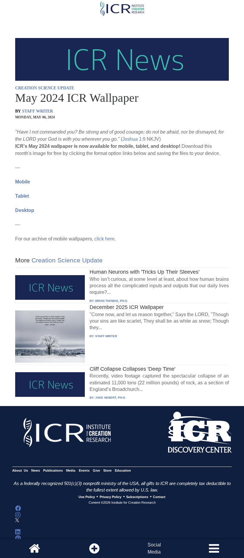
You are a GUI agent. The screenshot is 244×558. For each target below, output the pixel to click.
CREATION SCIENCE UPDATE (44, 88)
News (35, 470)
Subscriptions (137, 497)
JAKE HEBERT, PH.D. (110, 397)
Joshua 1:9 (134, 139)
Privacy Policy (110, 497)
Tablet (22, 196)
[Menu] (213, 548)
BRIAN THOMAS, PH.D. (111, 300)
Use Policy (87, 497)
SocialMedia (154, 548)
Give (96, 470)
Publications (53, 470)
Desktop (24, 210)
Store (107, 470)
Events (84, 470)
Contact (159, 497)
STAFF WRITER (37, 111)
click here (104, 238)
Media (70, 470)
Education (123, 470)
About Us (20, 470)
